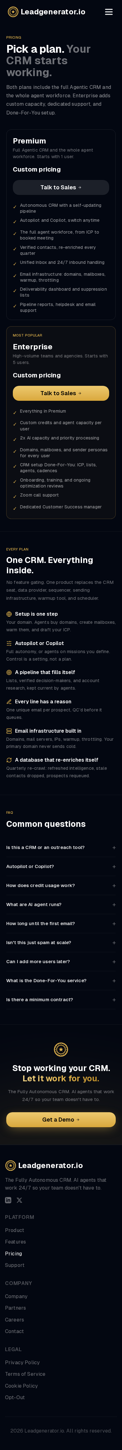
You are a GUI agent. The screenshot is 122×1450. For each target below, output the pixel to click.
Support (14, 1265)
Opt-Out (15, 1397)
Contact (14, 1331)
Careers (14, 1320)
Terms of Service (25, 1374)
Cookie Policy (21, 1386)
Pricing (13, 1254)
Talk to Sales (58, 187)
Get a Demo (58, 1119)
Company (16, 1296)
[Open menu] (109, 12)
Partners (15, 1308)
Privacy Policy (22, 1362)
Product (14, 1230)
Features (15, 1242)
